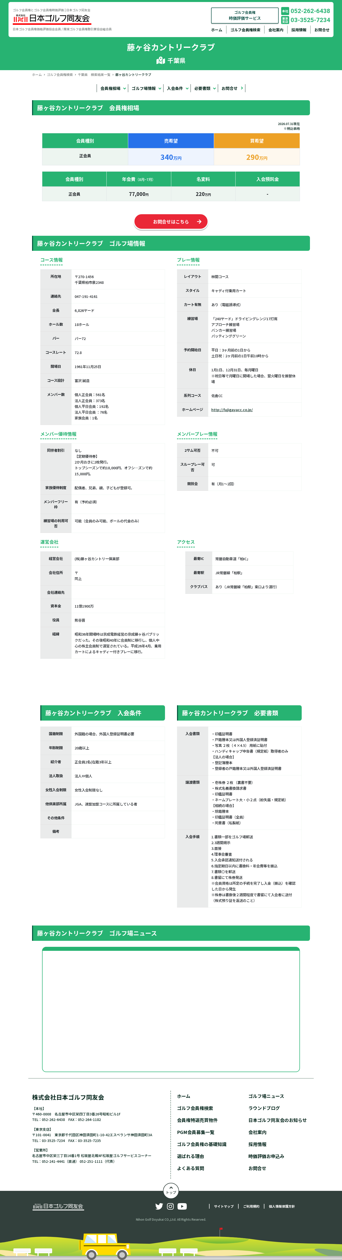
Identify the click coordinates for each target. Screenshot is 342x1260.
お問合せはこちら (171, 221)
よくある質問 (190, 1168)
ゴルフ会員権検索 (245, 29)
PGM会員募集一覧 (195, 1132)
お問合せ (321, 29)
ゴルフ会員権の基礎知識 (202, 1144)
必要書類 (202, 88)
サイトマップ (224, 1206)
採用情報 (298, 29)
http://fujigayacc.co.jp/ (232, 409)
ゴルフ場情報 (144, 88)
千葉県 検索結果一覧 (94, 74)
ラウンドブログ (264, 1108)
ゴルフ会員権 (245, 15)
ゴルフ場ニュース (266, 1096)
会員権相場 (110, 88)
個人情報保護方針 (282, 1206)
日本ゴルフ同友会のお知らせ (277, 1120)
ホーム (216, 29)
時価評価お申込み (266, 1156)
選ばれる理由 (190, 1156)
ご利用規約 (251, 1206)
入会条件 (175, 88)
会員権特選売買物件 (197, 1120)
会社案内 (275, 29)
